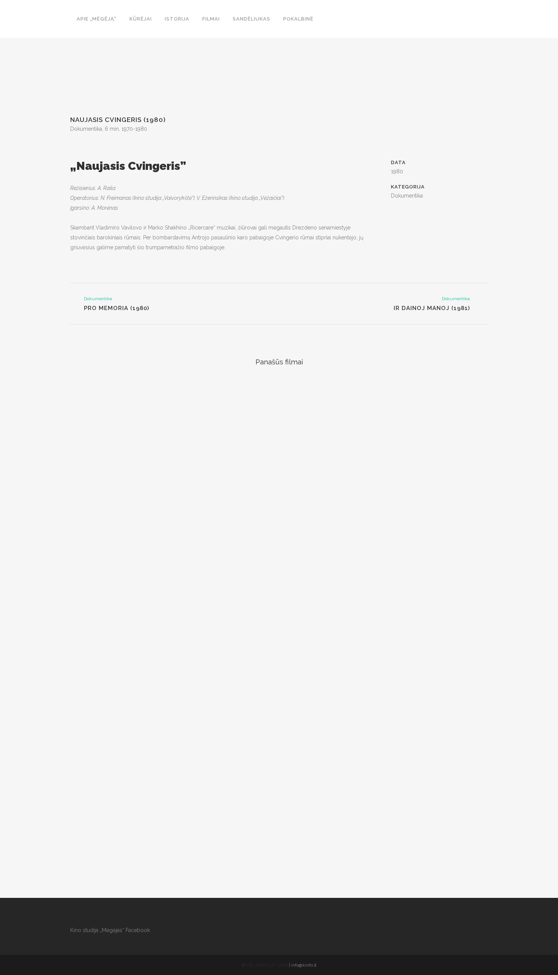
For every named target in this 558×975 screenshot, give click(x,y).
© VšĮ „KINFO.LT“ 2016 (265, 965)
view (119, 423)
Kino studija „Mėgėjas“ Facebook (110, 930)
